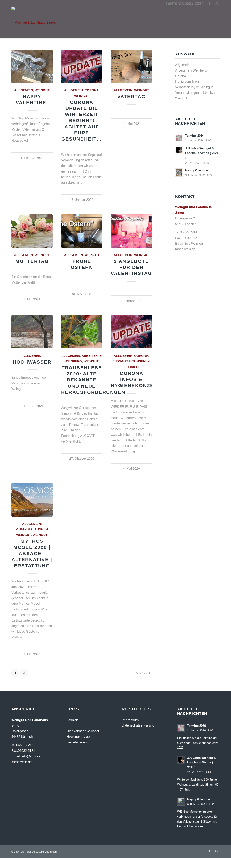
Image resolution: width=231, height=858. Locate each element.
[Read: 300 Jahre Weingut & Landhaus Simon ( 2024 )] (179, 150)
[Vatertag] (131, 66)
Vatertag (131, 96)
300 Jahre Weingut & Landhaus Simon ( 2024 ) (201, 152)
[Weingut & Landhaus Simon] (33, 22)
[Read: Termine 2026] (179, 138)
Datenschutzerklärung (138, 725)
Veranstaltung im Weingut (194, 87)
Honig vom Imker (188, 81)
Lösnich (72, 720)
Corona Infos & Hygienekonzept (136, 379)
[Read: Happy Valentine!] (179, 172)
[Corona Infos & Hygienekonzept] (131, 331)
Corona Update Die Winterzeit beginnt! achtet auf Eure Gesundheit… (81, 120)
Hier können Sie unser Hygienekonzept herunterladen (83, 736)
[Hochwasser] (32, 331)
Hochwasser (32, 361)
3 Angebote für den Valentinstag (131, 267)
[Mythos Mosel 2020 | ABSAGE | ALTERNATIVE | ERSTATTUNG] (32, 500)
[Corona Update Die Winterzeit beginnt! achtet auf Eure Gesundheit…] (81, 66)
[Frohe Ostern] (81, 231)
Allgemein (23, 90)
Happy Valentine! (197, 170)
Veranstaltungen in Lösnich (195, 93)
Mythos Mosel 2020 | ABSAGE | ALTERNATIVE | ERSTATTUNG (32, 553)
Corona (92, 90)
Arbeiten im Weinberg (191, 70)
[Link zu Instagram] (216, 3)
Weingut (42, 90)
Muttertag (32, 261)
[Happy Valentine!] (32, 66)
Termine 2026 (194, 135)
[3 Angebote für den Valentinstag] (131, 231)
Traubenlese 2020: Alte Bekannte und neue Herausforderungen (93, 380)
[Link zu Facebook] (209, 3)
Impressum (130, 720)
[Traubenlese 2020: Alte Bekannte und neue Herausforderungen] (81, 331)
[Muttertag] (32, 231)
